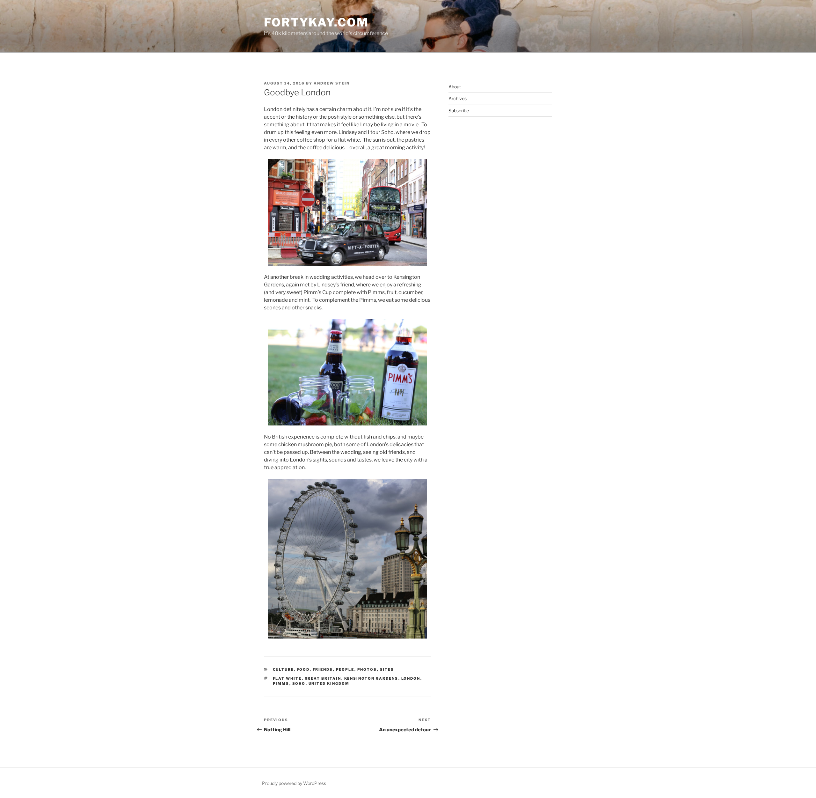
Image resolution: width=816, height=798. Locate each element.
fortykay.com (316, 22)
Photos (367, 669)
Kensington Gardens (371, 678)
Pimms (281, 683)
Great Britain (323, 678)
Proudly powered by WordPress (294, 783)
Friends (323, 669)
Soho (299, 683)
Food (303, 669)
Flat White (287, 678)
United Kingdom (329, 683)
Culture (283, 669)
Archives (457, 98)
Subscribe (458, 110)
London (410, 678)
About (454, 86)
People (345, 669)
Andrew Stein (332, 83)
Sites (387, 669)
